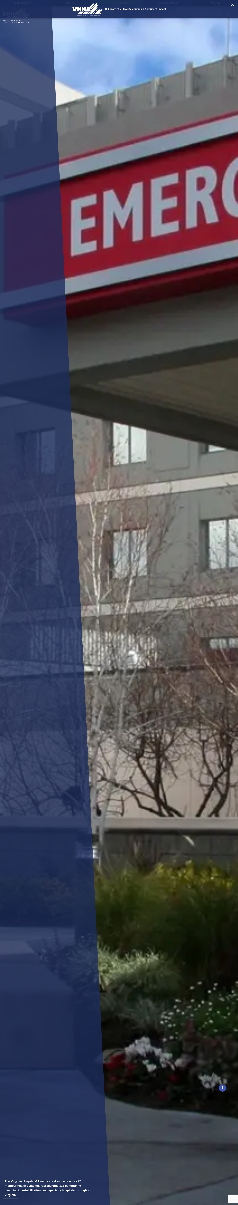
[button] (222, 1088)
